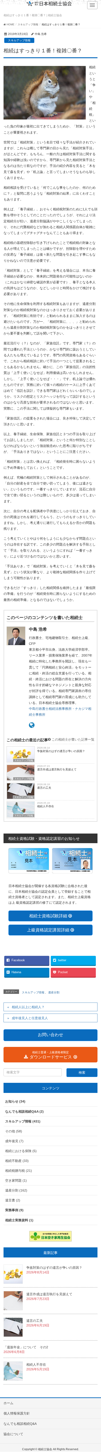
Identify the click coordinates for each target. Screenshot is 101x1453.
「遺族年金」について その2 (26, 1347)
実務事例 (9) (14, 1210)
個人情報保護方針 (17, 1413)
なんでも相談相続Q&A (20, 1424)
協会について (13, 1434)
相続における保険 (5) (21, 1151)
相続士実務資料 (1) (19, 1220)
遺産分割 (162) (16, 1190)
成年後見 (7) (14, 1141)
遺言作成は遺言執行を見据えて (57, 769)
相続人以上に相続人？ (28, 1007)
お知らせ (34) (15, 1101)
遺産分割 (53, 992)
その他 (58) (13, 1131)
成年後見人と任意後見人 (30, 1018)
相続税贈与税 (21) (18, 1170)
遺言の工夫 (44, 787)
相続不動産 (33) (17, 1161)
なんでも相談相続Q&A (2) (24, 1111)
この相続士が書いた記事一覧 (72, 739)
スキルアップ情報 (19, 40)
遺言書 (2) (12, 1200)
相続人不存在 (45, 806)
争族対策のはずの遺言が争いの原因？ (61, 751)
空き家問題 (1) (16, 1180)
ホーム (8, 1403)
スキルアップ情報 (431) (22, 1121)
